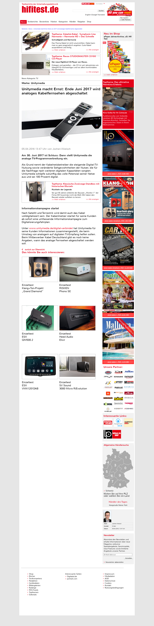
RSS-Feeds (33, 590)
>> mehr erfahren (110, 75)
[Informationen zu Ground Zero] (108, 388)
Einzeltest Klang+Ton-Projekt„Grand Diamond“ (32, 288)
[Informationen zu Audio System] (118, 372)
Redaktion (33, 581)
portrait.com (72, 578)
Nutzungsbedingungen (114, 587)
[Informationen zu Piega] (128, 399)
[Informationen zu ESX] (108, 383)
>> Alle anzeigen (92, 50)
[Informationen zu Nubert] (118, 399)
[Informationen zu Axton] (128, 372)
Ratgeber (81, 21)
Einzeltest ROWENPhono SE (65, 288)
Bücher (32, 576)
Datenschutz (110, 581)
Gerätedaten (34, 583)
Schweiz (109, 490)
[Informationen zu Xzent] (118, 410)
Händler (72, 21)
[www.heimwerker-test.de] (128, 429)
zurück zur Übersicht (35, 249)
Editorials (33, 594)
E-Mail (114, 526)
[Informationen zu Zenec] (128, 410)
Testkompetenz (35, 578)
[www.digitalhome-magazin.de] (108, 429)
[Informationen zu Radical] (108, 404)
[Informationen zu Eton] (118, 383)
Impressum (109, 574)
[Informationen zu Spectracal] (118, 404)
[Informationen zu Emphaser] (128, 378)
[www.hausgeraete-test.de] (118, 429)
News (23, 22)
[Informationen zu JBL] (108, 394)
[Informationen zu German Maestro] (128, 383)
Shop (89, 21)
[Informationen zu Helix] (118, 388)
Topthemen (33, 592)
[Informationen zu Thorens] (128, 404)
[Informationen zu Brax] (108, 378)
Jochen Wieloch (116, 523)
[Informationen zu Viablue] (108, 410)
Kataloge (32, 587)
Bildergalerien (34, 585)
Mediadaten (110, 576)
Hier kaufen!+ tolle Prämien (125, 19)
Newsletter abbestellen (115, 562)
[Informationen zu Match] (118, 394)
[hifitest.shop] (116, 440)
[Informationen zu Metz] (128, 394)
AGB (107, 578)
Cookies (108, 583)
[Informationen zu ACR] (108, 372)
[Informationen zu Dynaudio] (118, 378)
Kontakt (108, 585)
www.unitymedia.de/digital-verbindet (51, 228)
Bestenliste (44, 21)
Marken (54, 21)
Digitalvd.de (72, 576)
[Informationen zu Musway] (108, 399)
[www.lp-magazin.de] (108, 440)
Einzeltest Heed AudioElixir (66, 337)
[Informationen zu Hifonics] (128, 388)
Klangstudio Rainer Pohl (118, 505)
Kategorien (63, 21)
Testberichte (33, 21)
